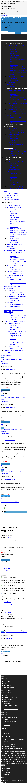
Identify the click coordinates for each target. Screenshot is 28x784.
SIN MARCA (8, 613)
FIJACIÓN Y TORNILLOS (15, 161)
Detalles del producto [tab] (10, 604)
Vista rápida (5, 363)
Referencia (4, 536)
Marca (3, 538)
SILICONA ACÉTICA (15, 173)
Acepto (2, 765)
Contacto (4, 1)
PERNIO (12, 92)
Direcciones (7, 723)
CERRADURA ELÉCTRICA (17, 131)
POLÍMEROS (13, 177)
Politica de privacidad (10, 705)
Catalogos (7, 681)
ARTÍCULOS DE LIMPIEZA (15, 186)
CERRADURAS (12, 129)
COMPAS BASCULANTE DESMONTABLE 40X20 (13, 411)
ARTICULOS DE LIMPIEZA (17, 188)
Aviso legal (7, 703)
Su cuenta (4, 712)
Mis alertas (7, 725)
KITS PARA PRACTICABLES (17, 59)
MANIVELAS (13, 47)
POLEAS (12, 105)
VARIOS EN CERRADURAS (17, 132)
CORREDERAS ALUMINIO (15, 67)
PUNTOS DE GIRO (15, 96)
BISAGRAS (13, 53)
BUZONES (13, 86)
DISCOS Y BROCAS (15, 117)
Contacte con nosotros (11, 709)
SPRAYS (12, 181)
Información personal (10, 717)
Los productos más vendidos (10, 502)
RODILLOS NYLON (15, 107)
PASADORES (13, 49)
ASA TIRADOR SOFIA (6, 642)
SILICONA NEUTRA (15, 175)
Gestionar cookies (21, 763)
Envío (5, 695)
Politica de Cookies (9, 707)
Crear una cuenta (9, 8)
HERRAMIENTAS (14, 156)
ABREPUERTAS (14, 138)
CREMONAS (13, 51)
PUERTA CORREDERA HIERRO (17, 103)
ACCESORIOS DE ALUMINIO (13, 44)
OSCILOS (12, 61)
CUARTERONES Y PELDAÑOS (16, 109)
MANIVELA (13, 94)
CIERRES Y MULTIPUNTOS (17, 69)
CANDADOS (11, 142)
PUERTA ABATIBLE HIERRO (16, 90)
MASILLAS (13, 179)
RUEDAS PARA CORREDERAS (18, 71)
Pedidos (6, 719)
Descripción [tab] (7, 602)
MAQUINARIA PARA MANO (17, 154)
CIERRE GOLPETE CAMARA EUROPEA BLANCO (13, 443)
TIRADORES (13, 78)
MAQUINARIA (12, 150)
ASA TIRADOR (14, 80)
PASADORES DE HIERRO (17, 98)
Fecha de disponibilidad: (8, 619)
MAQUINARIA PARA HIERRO (18, 152)
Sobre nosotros (8, 699)
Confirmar (4, 31)
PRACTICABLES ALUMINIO (15, 46)
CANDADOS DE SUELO (16, 144)
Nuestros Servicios (9, 701)
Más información (11, 763)
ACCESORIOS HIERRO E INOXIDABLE (15, 88)
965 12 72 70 (17, 1)
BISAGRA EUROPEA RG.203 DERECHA (10, 483)
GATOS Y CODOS (15, 119)
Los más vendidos (6, 356)
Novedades (7, 685)
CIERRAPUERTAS (15, 140)
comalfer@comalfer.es (8, 3)
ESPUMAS (13, 163)
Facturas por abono (10, 721)
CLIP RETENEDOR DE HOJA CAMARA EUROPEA (13, 373)
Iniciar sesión (8, 7)
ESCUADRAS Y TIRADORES (16, 76)
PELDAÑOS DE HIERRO (16, 111)
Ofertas (6, 683)
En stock (3, 617)
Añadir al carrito (5, 389)
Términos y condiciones (11, 697)
